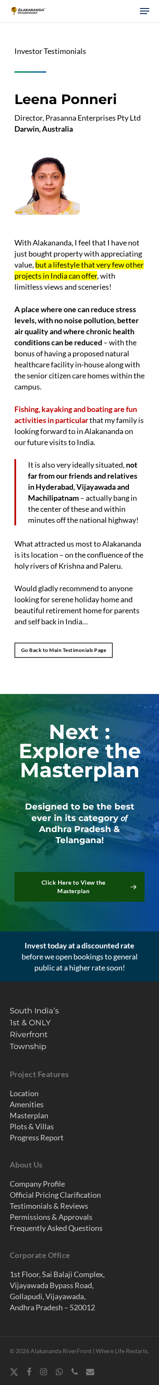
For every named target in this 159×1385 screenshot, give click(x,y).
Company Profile (37, 1183)
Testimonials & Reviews (49, 1205)
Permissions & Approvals (51, 1216)
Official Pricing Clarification (55, 1194)
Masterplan (29, 1115)
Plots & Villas (32, 1126)
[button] (144, 11)
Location (24, 1093)
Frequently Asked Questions (56, 1228)
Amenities (27, 1104)
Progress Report (37, 1137)
